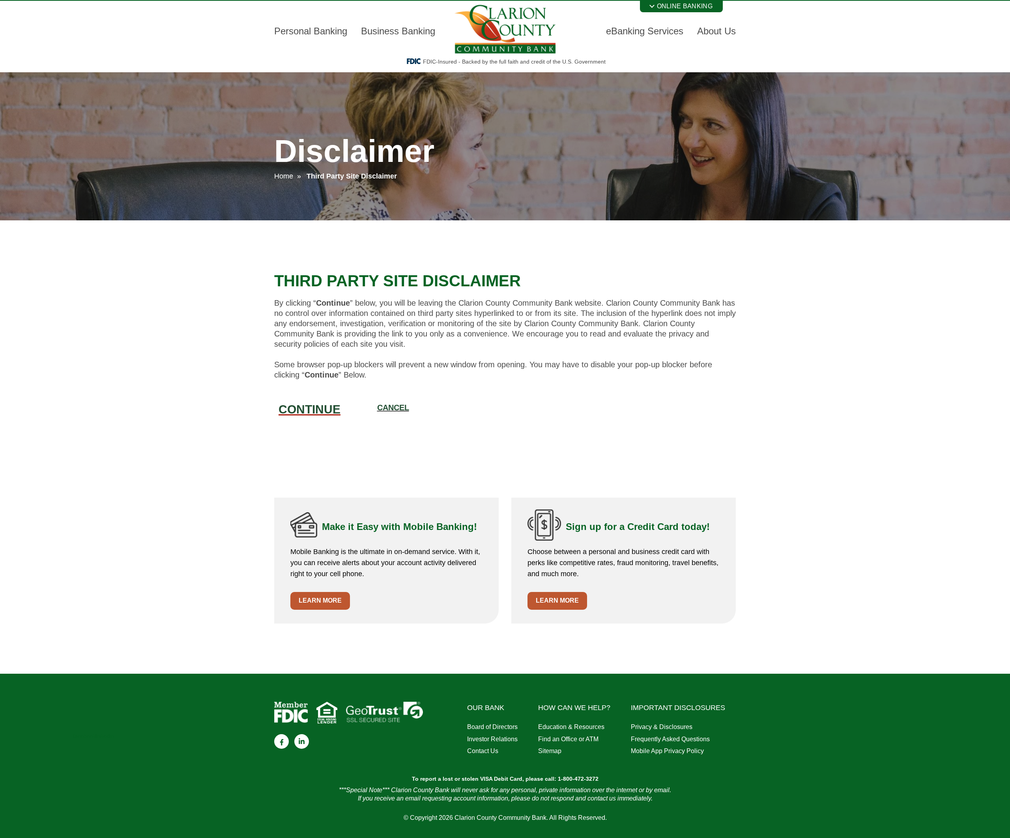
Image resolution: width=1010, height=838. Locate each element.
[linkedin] (301, 741)
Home (283, 176)
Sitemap (549, 751)
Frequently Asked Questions (670, 739)
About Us (716, 31)
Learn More (320, 600)
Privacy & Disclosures (661, 726)
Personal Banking (310, 31)
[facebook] (281, 741)
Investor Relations (492, 739)
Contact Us (482, 751)
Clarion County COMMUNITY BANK (505, 29)
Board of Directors (492, 726)
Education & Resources (571, 726)
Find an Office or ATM (568, 739)
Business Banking (398, 31)
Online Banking (685, 6)
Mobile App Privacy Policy (667, 751)
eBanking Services (644, 31)
